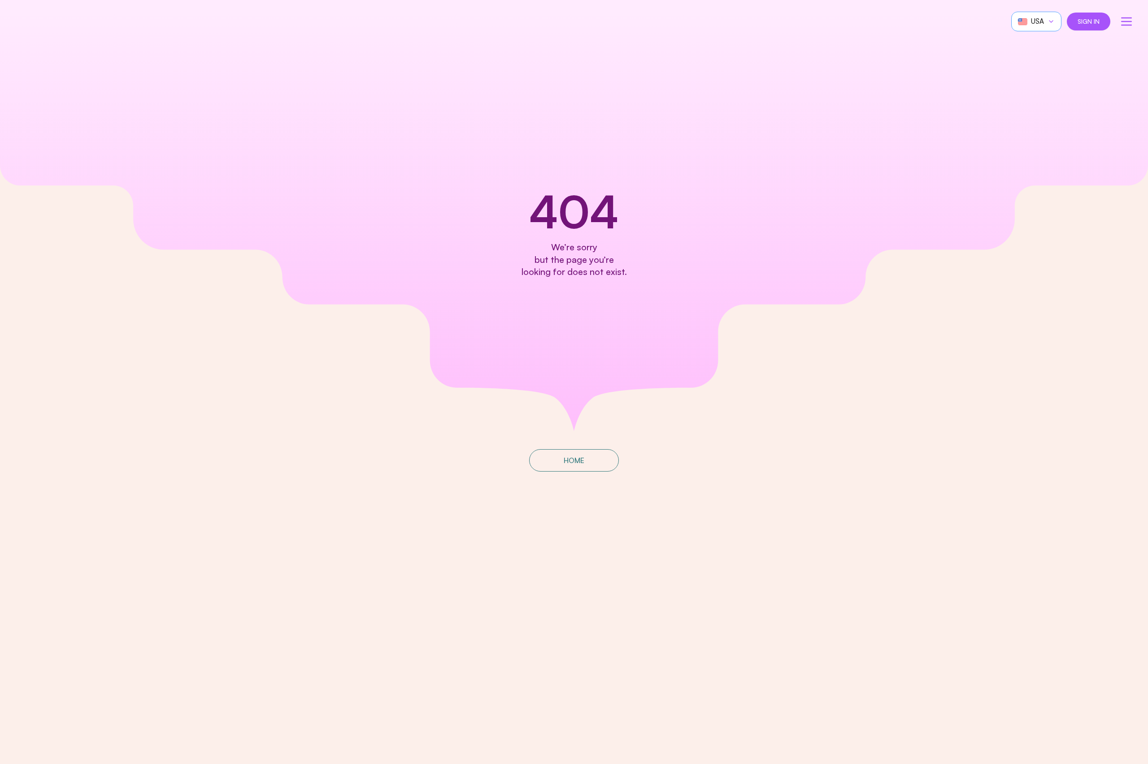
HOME (574, 460)
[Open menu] (1126, 21)
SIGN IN (1089, 21)
